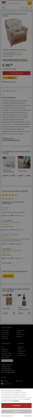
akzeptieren (16, 400)
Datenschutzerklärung (7, 415)
